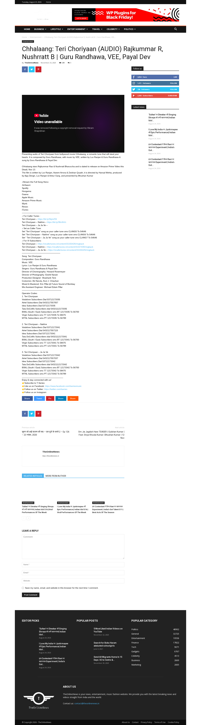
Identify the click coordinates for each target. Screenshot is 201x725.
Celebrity (112, 29)
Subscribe (172, 95)
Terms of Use (160, 722)
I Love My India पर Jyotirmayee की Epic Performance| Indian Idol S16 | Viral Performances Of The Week (72, 509)
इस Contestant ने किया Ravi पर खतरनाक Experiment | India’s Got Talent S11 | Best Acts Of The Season (107, 509)
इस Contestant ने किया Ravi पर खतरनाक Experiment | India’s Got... (161, 147)
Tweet (39, 398)
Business (39, 29)
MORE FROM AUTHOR (56, 476)
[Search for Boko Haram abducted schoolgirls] (84, 646)
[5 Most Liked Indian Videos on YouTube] (84, 632)
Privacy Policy (146, 722)
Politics (128, 29)
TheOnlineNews (31, 63)
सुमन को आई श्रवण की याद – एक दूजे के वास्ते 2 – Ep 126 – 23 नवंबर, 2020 (45, 433)
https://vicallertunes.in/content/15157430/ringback (70, 247)
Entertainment (76, 29)
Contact (135, 722)
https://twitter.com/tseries (55, 389)
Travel (96, 29)
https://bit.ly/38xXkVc (56, 222)
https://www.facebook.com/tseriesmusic (63, 386)
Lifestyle (56, 29)
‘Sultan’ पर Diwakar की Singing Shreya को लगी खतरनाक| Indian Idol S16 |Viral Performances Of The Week (37, 509)
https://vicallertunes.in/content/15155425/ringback (71, 250)
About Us (126, 722)
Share (27, 398)
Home (48, 2)
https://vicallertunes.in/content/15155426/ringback (61, 244)
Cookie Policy (173, 722)
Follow (173, 83)
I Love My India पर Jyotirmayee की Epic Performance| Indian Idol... (163, 132)
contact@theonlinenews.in (86, 703)
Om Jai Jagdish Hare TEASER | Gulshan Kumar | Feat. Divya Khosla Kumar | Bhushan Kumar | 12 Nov (101, 434)
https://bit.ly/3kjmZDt (47, 219)
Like (175, 77)
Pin (50, 398)
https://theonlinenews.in (50, 456)
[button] (175, 29)
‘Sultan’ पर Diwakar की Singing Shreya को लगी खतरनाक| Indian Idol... (162, 117)
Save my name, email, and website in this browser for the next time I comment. (61, 588)
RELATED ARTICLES (33, 476)
